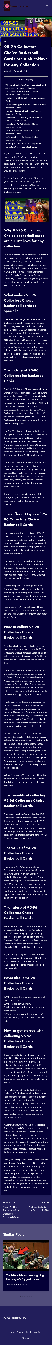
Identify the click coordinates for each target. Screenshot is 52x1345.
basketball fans (11, 469)
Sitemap (26, 1338)
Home (11, 1332)
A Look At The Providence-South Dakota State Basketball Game (11, 1210)
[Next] (45, 1267)
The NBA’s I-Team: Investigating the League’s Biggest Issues (25, 1277)
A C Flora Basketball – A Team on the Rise (39, 1207)
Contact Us (22, 1332)
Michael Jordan (31, 336)
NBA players (10, 271)
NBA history (19, 1061)
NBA (5, 42)
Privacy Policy (37, 1332)
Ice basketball (34, 375)
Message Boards (16, 1163)
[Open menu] (46, 6)
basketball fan (20, 1055)
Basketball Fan (15, 646)
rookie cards (35, 571)
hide (30, 80)
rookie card (38, 561)
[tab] (21, 1297)
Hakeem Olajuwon (23, 340)
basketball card (21, 153)
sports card (22, 737)
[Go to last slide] (7, 1267)
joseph (8, 71)
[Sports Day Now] (15, 6)
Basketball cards (39, 431)
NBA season (15, 824)
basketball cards (11, 160)
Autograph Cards (28, 607)
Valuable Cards (33, 1017)
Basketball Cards (12, 347)
